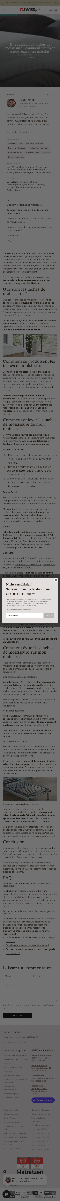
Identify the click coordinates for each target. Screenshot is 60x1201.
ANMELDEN (48, 615)
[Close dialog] (56, 580)
